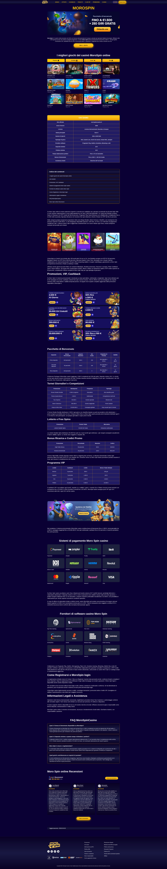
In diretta (73, 60)
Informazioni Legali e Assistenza (57, 195)
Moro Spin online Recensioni (56, 202)
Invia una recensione (111, 778)
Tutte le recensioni (83, 818)
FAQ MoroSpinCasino (55, 198)
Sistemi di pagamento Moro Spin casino (59, 185)
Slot (110, 60)
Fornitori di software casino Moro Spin (59, 189)
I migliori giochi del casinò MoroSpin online (60, 176)
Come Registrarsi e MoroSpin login (58, 192)
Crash (91, 60)
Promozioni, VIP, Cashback (56, 182)
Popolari (55, 60)
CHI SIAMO (52, 179)
